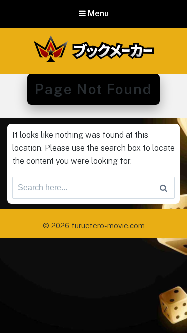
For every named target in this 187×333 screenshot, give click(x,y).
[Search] (163, 188)
